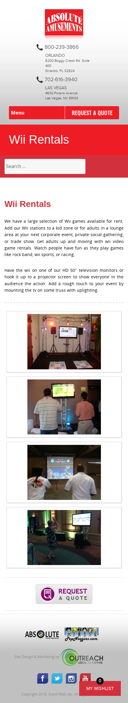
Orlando (55, 55)
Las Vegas (56, 88)
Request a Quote (92, 113)
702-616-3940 (61, 79)
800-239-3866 (62, 47)
